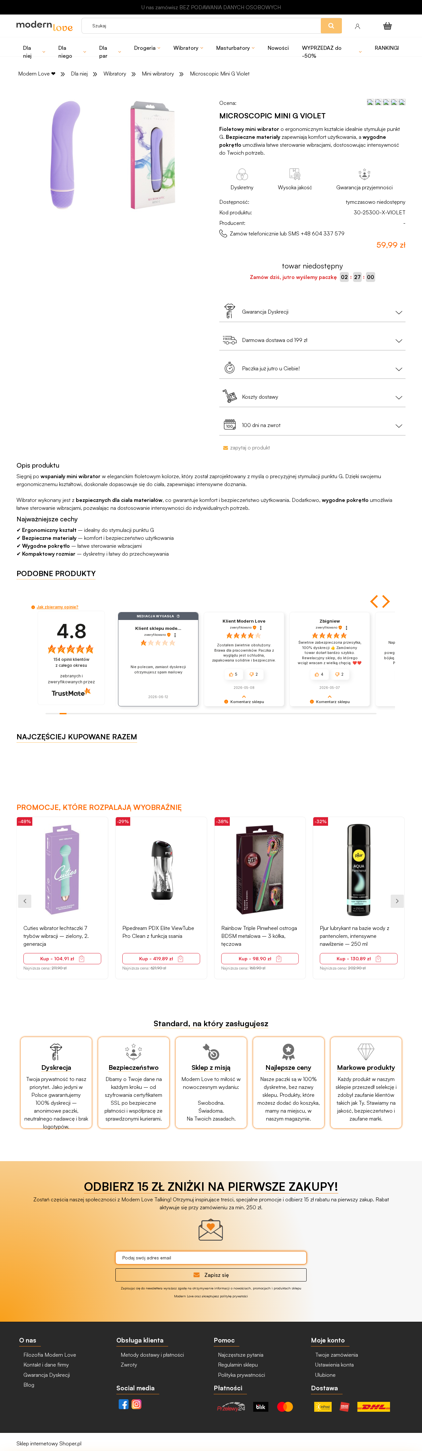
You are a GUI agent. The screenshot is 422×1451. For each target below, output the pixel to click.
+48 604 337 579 (323, 233)
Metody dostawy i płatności (151, 1354)
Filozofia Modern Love (49, 1354)
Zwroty (128, 1364)
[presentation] (24, 901)
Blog (28, 1384)
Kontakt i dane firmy (45, 1364)
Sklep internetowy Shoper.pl (48, 1443)
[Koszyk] (388, 26)
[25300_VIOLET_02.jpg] (153, 155)
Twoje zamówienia (336, 1354)
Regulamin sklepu (237, 1364)
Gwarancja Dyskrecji (46, 1375)
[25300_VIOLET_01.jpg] (65, 155)
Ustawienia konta (334, 1364)
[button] (375, 601)
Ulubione (325, 1375)
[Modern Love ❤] (45, 26)
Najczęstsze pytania (240, 1354)
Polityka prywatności (241, 1375)
